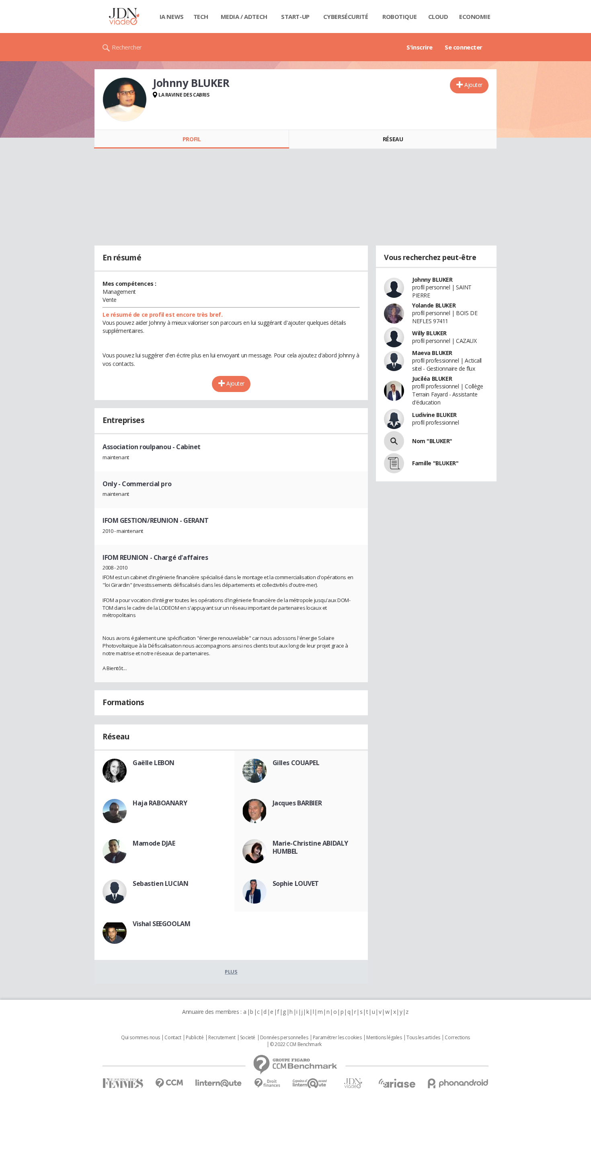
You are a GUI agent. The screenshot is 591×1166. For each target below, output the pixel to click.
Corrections (457, 1037)
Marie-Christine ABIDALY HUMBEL (310, 847)
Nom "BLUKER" (432, 441)
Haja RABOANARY (160, 803)
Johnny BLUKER (432, 279)
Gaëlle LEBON (153, 762)
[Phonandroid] (458, 1083)
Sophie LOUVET (296, 883)
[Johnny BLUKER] (125, 99)
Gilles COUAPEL (296, 762)
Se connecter (463, 47)
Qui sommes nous (140, 1037)
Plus (231, 971)
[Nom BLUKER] (394, 441)
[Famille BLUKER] (394, 463)
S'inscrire (419, 47)
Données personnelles (284, 1037)
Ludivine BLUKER (434, 415)
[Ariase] (396, 1083)
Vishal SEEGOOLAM (161, 923)
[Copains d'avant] (310, 1083)
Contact (172, 1037)
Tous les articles (423, 1037)
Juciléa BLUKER (432, 378)
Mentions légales (384, 1037)
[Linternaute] (218, 1083)
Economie (474, 16)
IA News (172, 16)
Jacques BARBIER (297, 803)
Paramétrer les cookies (337, 1037)
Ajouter (473, 85)
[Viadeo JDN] (353, 1083)
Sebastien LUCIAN (160, 883)
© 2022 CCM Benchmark (296, 1044)
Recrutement (221, 1037)
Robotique (399, 16)
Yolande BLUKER (434, 305)
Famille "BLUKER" (435, 463)
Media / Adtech (244, 16)
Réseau (393, 139)
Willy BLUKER (429, 333)
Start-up (295, 16)
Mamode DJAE (154, 843)
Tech (200, 16)
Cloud (438, 16)
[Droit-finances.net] (267, 1083)
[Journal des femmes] (123, 1083)
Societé (247, 1037)
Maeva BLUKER (432, 353)
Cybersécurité (345, 16)
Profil (192, 139)
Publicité (194, 1037)
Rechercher (127, 47)
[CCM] (169, 1083)
